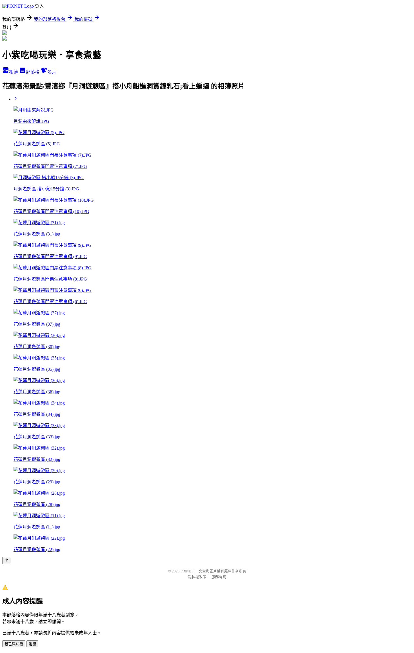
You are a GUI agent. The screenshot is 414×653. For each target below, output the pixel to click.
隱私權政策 (197, 577)
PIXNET (187, 571)
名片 (51, 72)
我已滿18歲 (14, 644)
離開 (32, 644)
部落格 (33, 72)
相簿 (14, 72)
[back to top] (6, 560)
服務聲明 (219, 577)
